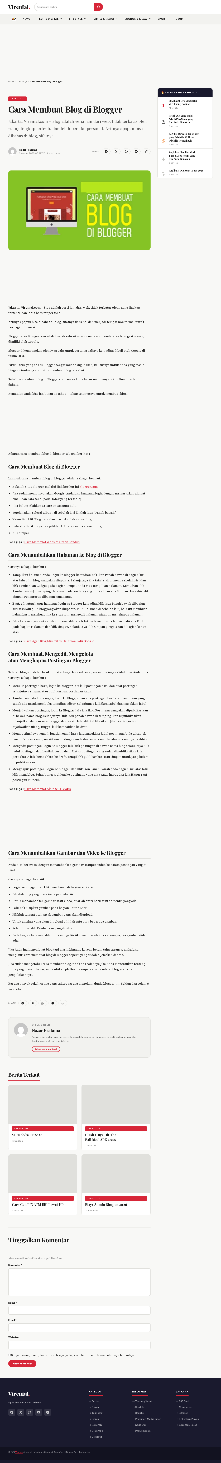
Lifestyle (76, 18)
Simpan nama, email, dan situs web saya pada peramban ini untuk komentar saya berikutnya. (73, 1355)
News (26, 18)
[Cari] (98, 7)
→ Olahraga (96, 1431)
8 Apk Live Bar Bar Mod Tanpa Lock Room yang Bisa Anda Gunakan (182, 156)
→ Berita (94, 1401)
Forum (179, 18)
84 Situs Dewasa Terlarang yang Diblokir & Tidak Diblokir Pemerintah (184, 137)
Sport (162, 18)
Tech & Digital (48, 18)
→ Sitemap (182, 1413)
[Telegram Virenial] (47, 1412)
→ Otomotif (95, 1436)
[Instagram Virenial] (29, 1412)
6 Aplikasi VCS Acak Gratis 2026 (186, 170)
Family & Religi (103, 18)
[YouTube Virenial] (38, 1412)
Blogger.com (89, 486)
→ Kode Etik (139, 1425)
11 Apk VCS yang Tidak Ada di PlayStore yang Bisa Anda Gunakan (181, 119)
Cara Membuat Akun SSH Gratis (47, 789)
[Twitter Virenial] (20, 1412)
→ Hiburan (95, 1425)
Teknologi (17, 98)
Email (12, 1320)
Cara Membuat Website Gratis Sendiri (52, 542)
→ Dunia (94, 1407)
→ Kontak (138, 1407)
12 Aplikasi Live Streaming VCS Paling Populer (183, 102)
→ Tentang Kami (142, 1401)
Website (13, 1337)
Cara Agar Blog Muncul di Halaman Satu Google (59, 641)
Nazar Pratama (46, 1030)
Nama (12, 1302)
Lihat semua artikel (46, 1049)
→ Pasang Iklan (141, 1431)
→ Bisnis (94, 1419)
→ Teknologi (96, 1413)
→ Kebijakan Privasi (187, 1419)
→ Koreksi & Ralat (186, 1425)
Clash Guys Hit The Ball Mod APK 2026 (100, 1137)
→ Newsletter (184, 1407)
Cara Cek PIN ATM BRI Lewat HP (38, 1204)
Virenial (19, 1452)
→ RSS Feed (182, 1401)
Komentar (15, 1265)
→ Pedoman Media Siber (146, 1419)
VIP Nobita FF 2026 (27, 1134)
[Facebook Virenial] (11, 1412)
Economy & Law (135, 18)
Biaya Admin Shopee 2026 (106, 1204)
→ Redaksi (138, 1413)
